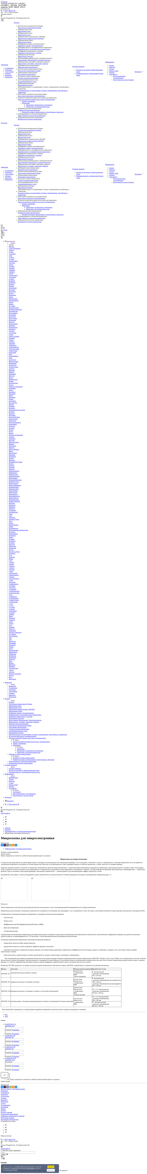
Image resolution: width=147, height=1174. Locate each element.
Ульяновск (12, 631)
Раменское (12, 548)
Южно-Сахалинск (15, 674)
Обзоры (111, 72)
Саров (11, 571)
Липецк (11, 437)
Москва (11, 247)
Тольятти (12, 620)
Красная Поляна (14, 417)
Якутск (11, 675)
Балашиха (12, 282)
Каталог (16, 22)
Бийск (11, 297)
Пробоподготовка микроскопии (29, 110)
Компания (4, 65)
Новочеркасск (13, 498)
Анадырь (12, 263)
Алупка (11, 257)
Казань (11, 381)
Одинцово (12, 510)
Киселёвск (12, 401)
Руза (10, 555)
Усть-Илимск (13, 636)
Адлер (11, 252)
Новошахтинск (14, 500)
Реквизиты (8, 77)
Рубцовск (12, 553)
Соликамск (12, 589)
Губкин (11, 340)
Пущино (12, 543)
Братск (11, 302)
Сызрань (12, 609)
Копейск (12, 412)
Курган (11, 430)
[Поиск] (2, 20)
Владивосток (13, 311)
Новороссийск (14, 489)
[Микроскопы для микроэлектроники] (18, 849)
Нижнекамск (13, 478)
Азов (10, 255)
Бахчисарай (13, 288)
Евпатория (12, 352)
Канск (11, 390)
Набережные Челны (15, 462)
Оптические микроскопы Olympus (29, 28)
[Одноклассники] (6, 824)
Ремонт (3, 1109)
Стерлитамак (13, 602)
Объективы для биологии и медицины (39, 105)
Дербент (11, 342)
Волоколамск (13, 324)
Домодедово (13, 351)
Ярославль (12, 679)
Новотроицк (13, 492)
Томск (11, 622)
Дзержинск (12, 345)
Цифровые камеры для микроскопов (30, 46)
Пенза (11, 523)
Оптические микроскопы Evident (29, 71)
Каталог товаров (6, 1112)
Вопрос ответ (113, 71)
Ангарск (12, 266)
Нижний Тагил (14, 482)
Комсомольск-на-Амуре (17, 410)
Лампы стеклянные (28, 101)
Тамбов (11, 614)
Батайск (11, 286)
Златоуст (12, 369)
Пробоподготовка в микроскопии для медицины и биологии (43, 112)
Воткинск (12, 329)
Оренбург (12, 517)
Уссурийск (12, 634)
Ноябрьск (12, 507)
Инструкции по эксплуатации (123, 80)
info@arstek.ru (5, 813)
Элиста (11, 670)
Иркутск (12, 376)
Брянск (11, 304)
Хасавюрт (12, 645)
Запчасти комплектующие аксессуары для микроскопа (36, 99)
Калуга (11, 385)
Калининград (13, 383)
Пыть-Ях (12, 544)
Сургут (11, 605)
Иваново (12, 370)
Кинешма (12, 397)
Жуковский (12, 363)
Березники (12, 295)
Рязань (11, 559)
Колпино (12, 408)
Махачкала (12, 446)
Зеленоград (12, 365)
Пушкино (12, 541)
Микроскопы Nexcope (25, 56)
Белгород (12, 290)
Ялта (10, 677)
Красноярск (13, 424)
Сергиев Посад (14, 578)
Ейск (10, 354)
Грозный (12, 338)
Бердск (11, 293)
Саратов (11, 570)
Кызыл (11, 433)
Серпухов (12, 582)
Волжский (12, 320)
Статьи (111, 69)
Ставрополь (13, 596)
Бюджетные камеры (7, 1118)
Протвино (12, 535)
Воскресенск (13, 327)
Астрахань (12, 277)
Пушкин (12, 539)
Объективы (26, 103)
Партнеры (8, 70)
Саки (10, 561)
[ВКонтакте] (2, 845)
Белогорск (12, 291)
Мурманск (12, 456)
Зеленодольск (13, 367)
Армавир (12, 270)
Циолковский (13, 650)
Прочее (3, 1110)
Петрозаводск (13, 528)
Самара (11, 564)
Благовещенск (13, 300)
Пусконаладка (5, 1105)
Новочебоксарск (14, 496)
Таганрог (12, 613)
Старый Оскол (14, 600)
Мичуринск (13, 453)
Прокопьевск (13, 534)
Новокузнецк (13, 483)
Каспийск (12, 392)
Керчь (11, 395)
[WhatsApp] (10, 845)
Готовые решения (78, 66)
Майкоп (11, 444)
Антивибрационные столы (27, 81)
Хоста (11, 648)
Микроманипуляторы (25, 85)
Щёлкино (12, 665)
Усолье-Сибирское (15, 632)
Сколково (12, 586)
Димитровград (14, 347)
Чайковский (13, 652)
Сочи (10, 595)
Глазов (11, 334)
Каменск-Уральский (15, 386)
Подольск (12, 532)
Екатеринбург (13, 356)
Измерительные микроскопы (28, 67)
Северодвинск (14, 575)
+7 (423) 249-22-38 (9, 10)
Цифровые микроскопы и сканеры (30, 53)
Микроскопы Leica (24, 35)
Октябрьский (13, 512)
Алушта (11, 259)
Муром (11, 458)
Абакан (11, 250)
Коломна (12, 406)
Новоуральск (13, 494)
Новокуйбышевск (15, 485)
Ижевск (11, 372)
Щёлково (12, 666)
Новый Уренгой (14, 501)
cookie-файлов (30, 1168)
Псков (11, 537)
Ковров (11, 404)
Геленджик (12, 333)
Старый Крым (13, 598)
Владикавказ (13, 313)
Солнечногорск (14, 591)
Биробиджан (13, 299)
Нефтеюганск (13, 474)
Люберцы (12, 439)
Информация (109, 62)
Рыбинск (12, 557)
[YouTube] (6, 822)
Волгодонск (13, 318)
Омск (10, 514)
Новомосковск (14, 487)
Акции (111, 65)
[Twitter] (6, 820)
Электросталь (13, 668)
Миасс (11, 451)
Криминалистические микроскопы (30, 119)
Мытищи (12, 460)
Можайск (12, 455)
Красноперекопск (15, 422)
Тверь (11, 616)
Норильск (12, 505)
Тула (10, 625)
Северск (11, 577)
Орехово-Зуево (14, 519)
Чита (10, 661)
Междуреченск (14, 449)
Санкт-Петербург (15, 248)
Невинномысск (14, 471)
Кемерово (12, 394)
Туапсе (11, 623)
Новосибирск (13, 491)
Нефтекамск (13, 473)
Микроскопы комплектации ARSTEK (31, 38)
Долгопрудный (14, 349)
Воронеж (12, 325)
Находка (11, 469)
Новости (112, 67)
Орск (10, 521)
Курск (11, 431)
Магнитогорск (14, 442)
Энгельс (11, 672)
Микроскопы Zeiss (24, 31)
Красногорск (13, 419)
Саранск (11, 566)
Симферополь (13, 584)
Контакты (138, 72)
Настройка (4, 1107)
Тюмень (11, 627)
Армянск (12, 272)
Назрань (11, 465)
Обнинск (12, 508)
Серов (11, 580)
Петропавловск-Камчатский (18, 530)
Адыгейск (12, 254)
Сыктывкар (13, 611)
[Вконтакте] (6, 817)
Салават (11, 562)
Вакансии (8, 75)
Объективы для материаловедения (37, 107)
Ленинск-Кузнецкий (16, 435)
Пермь (11, 526)
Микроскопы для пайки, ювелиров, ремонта (33, 63)
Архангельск (13, 275)
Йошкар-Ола (13, 379)
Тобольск (12, 618)
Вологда (11, 322)
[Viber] (7, 845)
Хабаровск (12, 643)
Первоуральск (13, 525)
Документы (113, 74)
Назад (13, 243)
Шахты (11, 663)
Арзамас (11, 268)
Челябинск (12, 656)
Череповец (12, 657)
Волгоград (12, 316)
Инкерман (12, 374)
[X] (5, 845)
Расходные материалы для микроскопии (31, 96)
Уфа (10, 638)
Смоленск (12, 587)
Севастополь (13, 573)
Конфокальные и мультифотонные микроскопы (34, 49)
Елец (10, 358)
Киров (11, 399)
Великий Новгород (15, 309)
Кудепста (12, 426)
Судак (11, 604)
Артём (11, 273)
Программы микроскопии (27, 74)
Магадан (12, 440)
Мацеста (12, 447)
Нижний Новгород (15, 480)
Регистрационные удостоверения (119, 77)
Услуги (3, 1103)
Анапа (11, 264)
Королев (11, 413)
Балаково (12, 281)
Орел (10, 516)
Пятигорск (12, 546)
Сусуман (12, 607)
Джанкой (12, 343)
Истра (11, 378)
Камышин (12, 388)
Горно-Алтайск (14, 336)
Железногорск (13, 361)
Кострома (12, 415)
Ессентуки (12, 360)
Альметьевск (13, 261)
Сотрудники (9, 72)
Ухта (10, 639)
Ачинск (11, 279)
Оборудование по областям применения (31, 116)
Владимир (12, 315)
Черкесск (12, 659)
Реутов (11, 550)
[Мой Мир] (16, 845)
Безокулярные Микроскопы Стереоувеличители (34, 60)
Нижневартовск (14, 476)
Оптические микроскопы (9, 1114)
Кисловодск (13, 403)
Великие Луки (14, 308)
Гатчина (11, 331)
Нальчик (12, 467)
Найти (3, 1154)
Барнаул (11, 284)
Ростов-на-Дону (14, 552)
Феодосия (12, 641)
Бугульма (12, 306)
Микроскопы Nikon (24, 42)
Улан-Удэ (12, 629)
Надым (11, 464)
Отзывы (8, 73)
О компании (9, 68)
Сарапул (11, 568)
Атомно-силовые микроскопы (28, 78)
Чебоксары (12, 654)
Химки (11, 647)
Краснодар (12, 421)
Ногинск (12, 503)
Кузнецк (11, 428)
